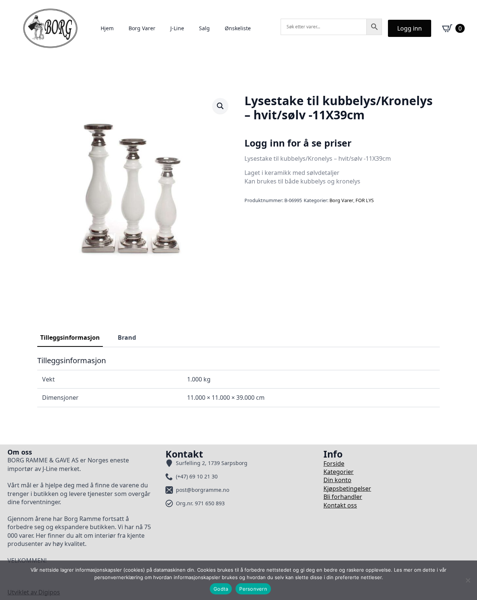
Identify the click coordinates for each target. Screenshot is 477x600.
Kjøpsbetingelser (347, 488)
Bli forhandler (342, 497)
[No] (467, 580)
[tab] (70, 337)
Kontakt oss (340, 505)
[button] (220, 106)
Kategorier (338, 472)
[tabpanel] (238, 381)
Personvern (253, 589)
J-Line (177, 28)
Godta (221, 589)
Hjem (107, 28)
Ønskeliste (238, 28)
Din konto (337, 480)
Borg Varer (142, 28)
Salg (204, 28)
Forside (333, 463)
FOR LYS (365, 200)
